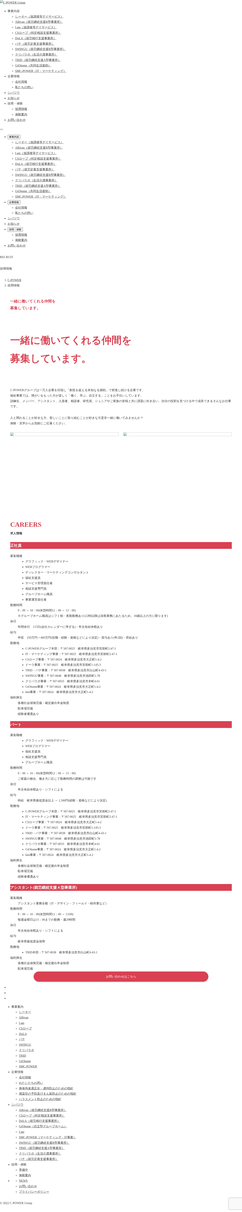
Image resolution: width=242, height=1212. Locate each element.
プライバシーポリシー (34, 1191)
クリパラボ (26, 1050)
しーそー (25, 1012)
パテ (22, 1039)
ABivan (23, 1017)
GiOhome (25, 1061)
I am (21, 1023)
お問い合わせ (17, 119)
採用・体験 (15, 229)
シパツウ (17, 1104)
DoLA (23, 1034)
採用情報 (21, 109)
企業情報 (14, 202)
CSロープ (25, 1028)
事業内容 (14, 136)
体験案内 (21, 114)
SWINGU (25, 1044)
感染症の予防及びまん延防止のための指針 (47, 1093)
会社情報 (21, 81)
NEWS (23, 1180)
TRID (22, 1055)
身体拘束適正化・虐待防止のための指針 (46, 1088)
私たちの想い (24, 87)
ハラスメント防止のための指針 (40, 1099)
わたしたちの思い (31, 1082)
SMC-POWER (28, 1066)
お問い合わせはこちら (121, 976)
